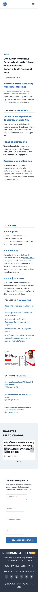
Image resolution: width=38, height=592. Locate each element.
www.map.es (10, 250)
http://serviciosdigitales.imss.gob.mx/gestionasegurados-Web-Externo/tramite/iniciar (19, 338)
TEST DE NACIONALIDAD (24, 571)
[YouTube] (26, 577)
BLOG (7, 566)
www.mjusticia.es (13, 278)
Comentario (12, 497)
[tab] (17, 461)
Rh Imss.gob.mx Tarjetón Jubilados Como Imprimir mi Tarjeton (17, 322)
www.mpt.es (10, 231)
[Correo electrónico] (31, 577)
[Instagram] (16, 577)
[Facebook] (6, 577)
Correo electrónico (14, 519)
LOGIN (23, 566)
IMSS (6, 54)
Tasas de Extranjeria (15, 141)
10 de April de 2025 (12, 400)
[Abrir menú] (33, 4)
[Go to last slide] (6, 449)
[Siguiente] (32, 449)
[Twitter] (11, 577)
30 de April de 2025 (12, 387)
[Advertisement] (19, 28)
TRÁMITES (15, 566)
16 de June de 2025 (12, 412)
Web (8, 531)
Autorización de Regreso (17, 161)
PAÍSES (30, 566)
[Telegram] (21, 577)
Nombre (10, 508)
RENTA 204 (8, 571)
